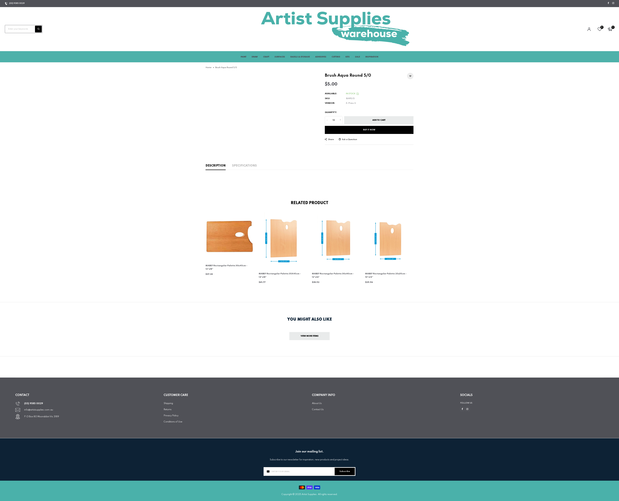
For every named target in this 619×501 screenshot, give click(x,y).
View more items (310, 336)
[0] (600, 30)
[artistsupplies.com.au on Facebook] (608, 3)
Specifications (244, 165)
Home (208, 68)
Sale (357, 57)
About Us (317, 403)
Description (216, 165)
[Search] (38, 29)
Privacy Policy (171, 416)
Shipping (168, 403)
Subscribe (344, 471)
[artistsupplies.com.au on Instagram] (613, 3)
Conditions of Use (173, 422)
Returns (168, 409)
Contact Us (318, 409)
